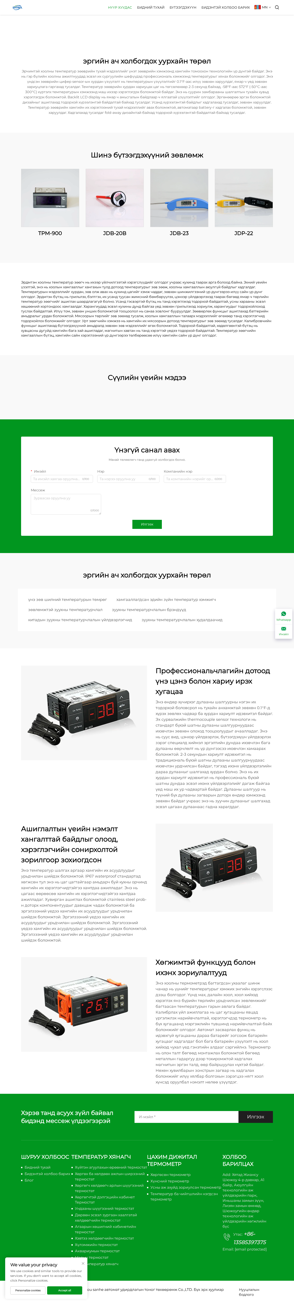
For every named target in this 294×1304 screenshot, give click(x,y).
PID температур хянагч (96, 1264)
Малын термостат (91, 1257)
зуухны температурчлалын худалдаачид (182, 620)
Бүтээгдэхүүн (183, 7)
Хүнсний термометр (169, 1181)
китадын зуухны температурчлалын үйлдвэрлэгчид (80, 620)
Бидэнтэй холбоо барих (225, 7)
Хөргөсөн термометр (170, 1174)
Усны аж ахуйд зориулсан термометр (185, 1187)
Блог (29, 1180)
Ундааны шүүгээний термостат (104, 1208)
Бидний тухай (150, 7)
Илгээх (147, 524)
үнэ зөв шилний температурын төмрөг (67, 599)
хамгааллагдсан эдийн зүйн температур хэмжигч (166, 599)
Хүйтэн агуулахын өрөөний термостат (111, 1167)
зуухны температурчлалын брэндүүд (149, 609)
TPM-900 (50, 233)
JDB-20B (114, 233)
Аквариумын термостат (97, 1251)
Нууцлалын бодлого (249, 1292)
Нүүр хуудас (120, 7)
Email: (245, 1249)
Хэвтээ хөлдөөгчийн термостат (104, 1238)
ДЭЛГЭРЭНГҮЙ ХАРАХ (50, 198)
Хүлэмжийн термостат (96, 1245)
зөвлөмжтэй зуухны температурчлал (65, 609)
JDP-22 (244, 233)
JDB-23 (179, 233)
